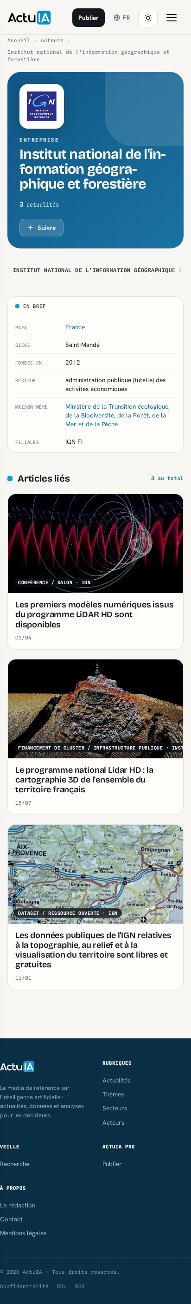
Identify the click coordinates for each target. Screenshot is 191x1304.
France (75, 327)
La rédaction (17, 1205)
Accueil (18, 40)
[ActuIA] (29, 17)
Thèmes (113, 1094)
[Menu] (171, 17)
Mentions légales (23, 1233)
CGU (62, 1286)
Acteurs (52, 40)
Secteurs (114, 1108)
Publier (88, 17)
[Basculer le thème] (148, 17)
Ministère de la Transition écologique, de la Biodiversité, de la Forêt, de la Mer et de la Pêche (117, 415)
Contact (11, 1219)
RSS (80, 1286)
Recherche (14, 1164)
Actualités (116, 1080)
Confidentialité (24, 1286)
